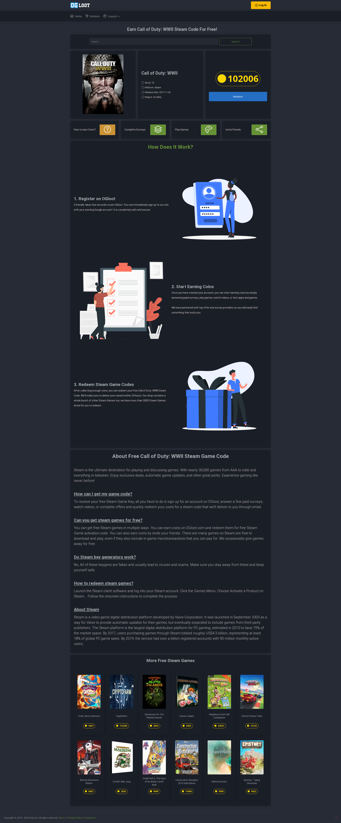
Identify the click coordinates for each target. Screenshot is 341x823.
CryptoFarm (121, 716)
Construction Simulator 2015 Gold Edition (186, 782)
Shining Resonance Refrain (89, 782)
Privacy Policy (74, 817)
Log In (263, 5)
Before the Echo (219, 781)
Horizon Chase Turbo (252, 716)
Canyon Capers (186, 716)
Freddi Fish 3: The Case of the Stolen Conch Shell (154, 781)
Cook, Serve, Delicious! (89, 716)
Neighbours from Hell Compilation (219, 716)
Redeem (238, 96)
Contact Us (90, 817)
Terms (62, 817)
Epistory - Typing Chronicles (252, 782)
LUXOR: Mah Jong (122, 781)
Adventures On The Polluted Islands (154, 716)
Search (236, 41)
